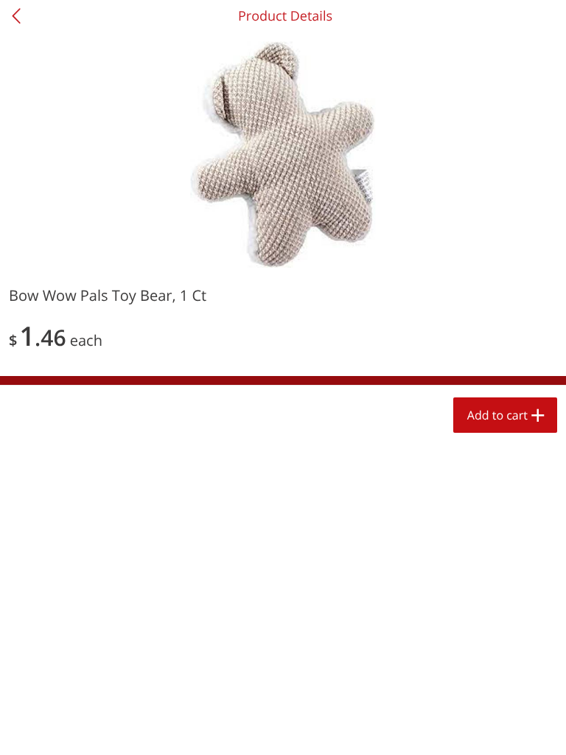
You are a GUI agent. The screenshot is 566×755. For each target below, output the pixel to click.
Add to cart (497, 415)
